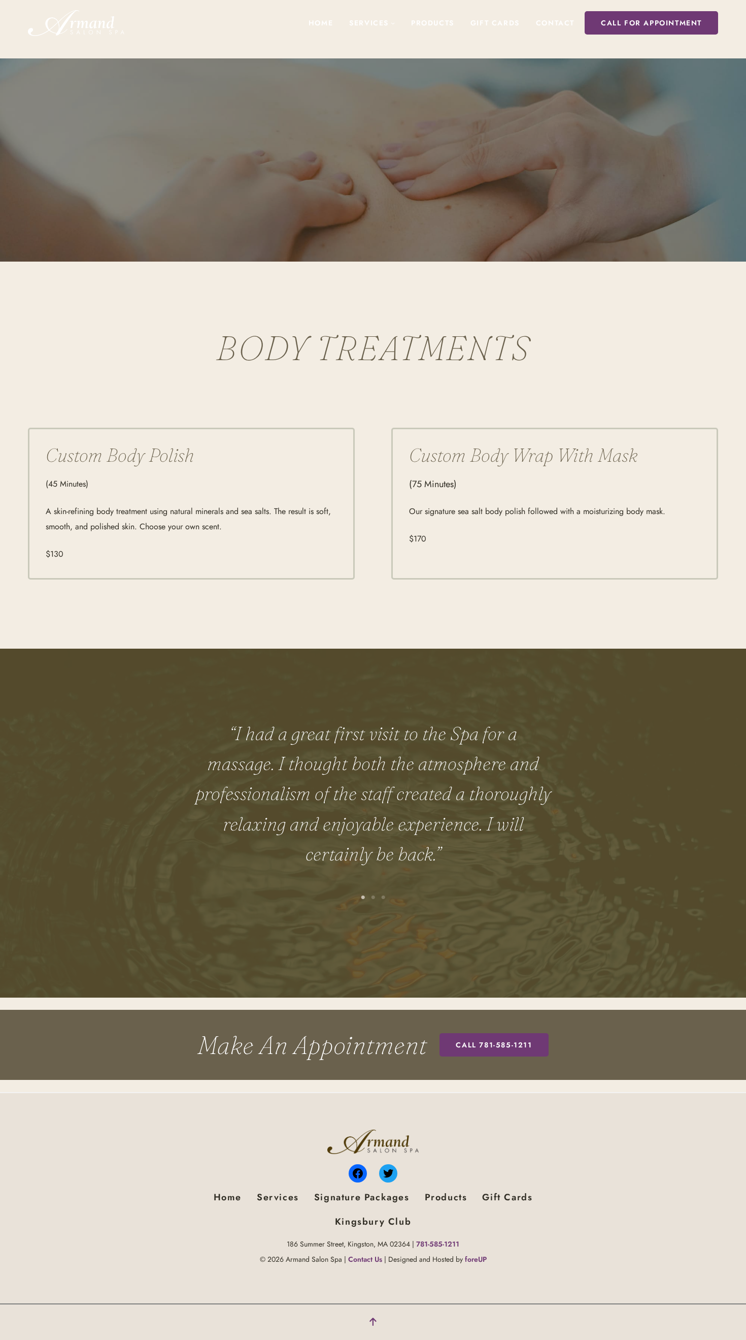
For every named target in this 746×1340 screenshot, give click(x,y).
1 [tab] (363, 897)
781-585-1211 (437, 1244)
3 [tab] (383, 897)
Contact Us (365, 1259)
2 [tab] (373, 897)
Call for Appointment (651, 23)
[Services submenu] (393, 23)
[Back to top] (373, 1322)
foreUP (476, 1259)
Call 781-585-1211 (494, 1045)
